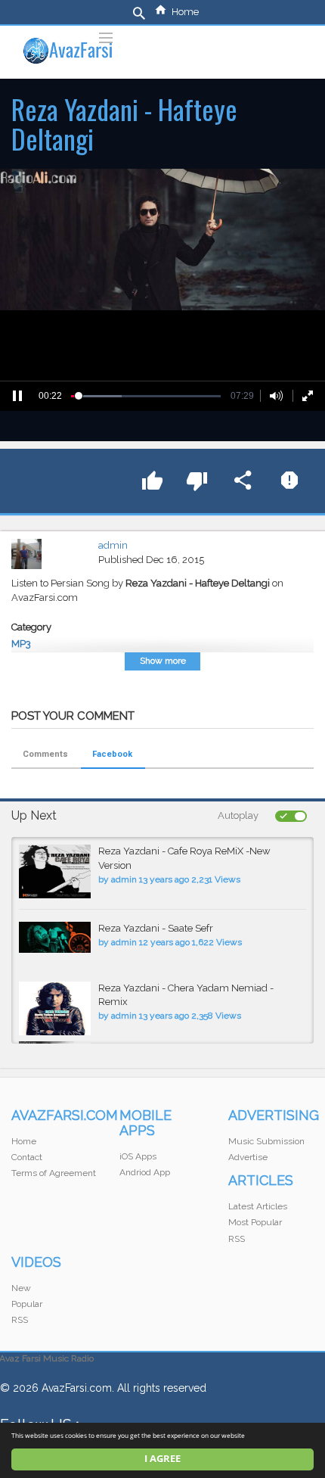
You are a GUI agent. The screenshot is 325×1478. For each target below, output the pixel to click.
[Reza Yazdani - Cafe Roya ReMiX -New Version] (55, 871)
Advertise (248, 1157)
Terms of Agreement (53, 1173)
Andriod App (144, 1172)
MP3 (21, 643)
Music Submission (266, 1141)
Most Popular (255, 1222)
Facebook (112, 754)
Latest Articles (257, 1206)
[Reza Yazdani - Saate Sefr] (55, 937)
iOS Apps (137, 1156)
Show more (163, 660)
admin (113, 545)
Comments (45, 754)
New (21, 1288)
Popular (26, 1304)
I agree (162, 1458)
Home (185, 11)
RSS (236, 1239)
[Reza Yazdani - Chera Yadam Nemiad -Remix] (55, 1008)
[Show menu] (105, 36)
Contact (26, 1157)
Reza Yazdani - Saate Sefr (155, 928)
